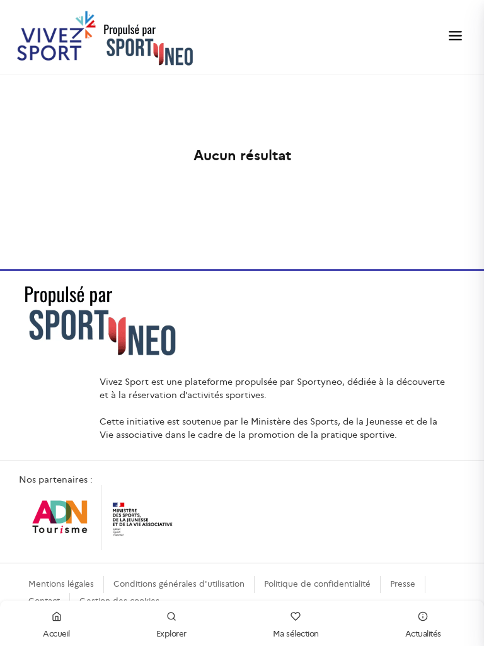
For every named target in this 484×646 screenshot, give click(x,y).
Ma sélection (296, 633)
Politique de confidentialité (317, 583)
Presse (402, 583)
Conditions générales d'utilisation (179, 583)
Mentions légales (61, 583)
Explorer (171, 633)
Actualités (423, 633)
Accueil (56, 633)
